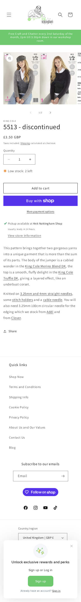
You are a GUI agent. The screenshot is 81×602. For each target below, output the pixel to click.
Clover (16, 318)
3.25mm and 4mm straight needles (46, 293)
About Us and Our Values (27, 427)
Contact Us (17, 437)
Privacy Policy (19, 417)
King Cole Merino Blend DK (45, 266)
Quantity (9, 150)
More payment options (40, 211)
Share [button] (13, 331)
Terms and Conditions (25, 387)
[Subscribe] (63, 476)
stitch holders (22, 300)
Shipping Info (19, 397)
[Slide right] (50, 113)
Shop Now (16, 377)
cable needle (52, 300)
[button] (9, 15)
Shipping (25, 143)
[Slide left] (31, 113)
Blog (12, 448)
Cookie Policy (19, 407)
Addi (50, 312)
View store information (24, 236)
